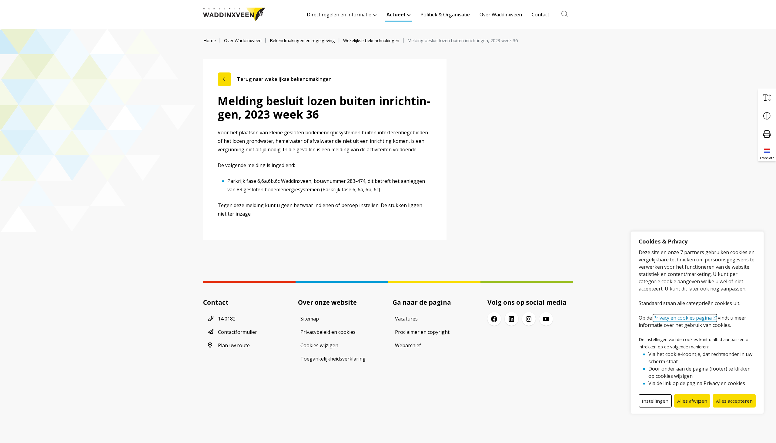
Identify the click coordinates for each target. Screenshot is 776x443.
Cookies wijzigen (319, 345)
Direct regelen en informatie (339, 14)
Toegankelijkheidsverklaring (333, 358)
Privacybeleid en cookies (328, 332)
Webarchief (408, 345)
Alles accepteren (734, 401)
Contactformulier (237, 332)
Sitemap (309, 318)
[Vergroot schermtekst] (767, 98)
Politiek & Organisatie (445, 14)
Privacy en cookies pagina (682, 317)
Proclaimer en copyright (422, 332)
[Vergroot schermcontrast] (767, 116)
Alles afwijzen (692, 401)
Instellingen (655, 401)
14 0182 (227, 318)
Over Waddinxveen (501, 14)
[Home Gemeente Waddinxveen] (234, 14)
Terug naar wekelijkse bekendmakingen (284, 79)
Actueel (395, 14)
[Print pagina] (767, 134)
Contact (540, 14)
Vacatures (406, 318)
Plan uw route (234, 345)
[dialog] (697, 322)
